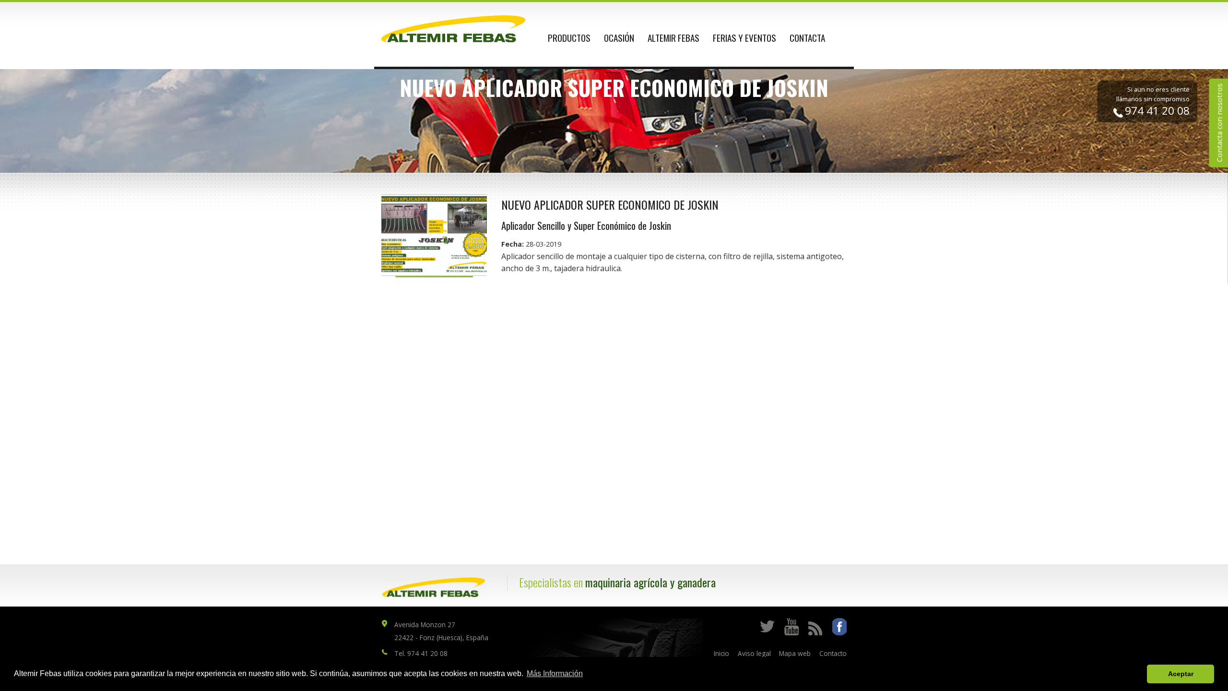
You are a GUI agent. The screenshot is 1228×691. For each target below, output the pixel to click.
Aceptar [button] (1180, 674)
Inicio (721, 653)
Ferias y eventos (744, 38)
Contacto (833, 653)
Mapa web (795, 653)
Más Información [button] (555, 673)
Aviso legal (754, 653)
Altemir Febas (673, 38)
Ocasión (619, 38)
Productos (569, 38)
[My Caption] (434, 235)
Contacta (807, 38)
